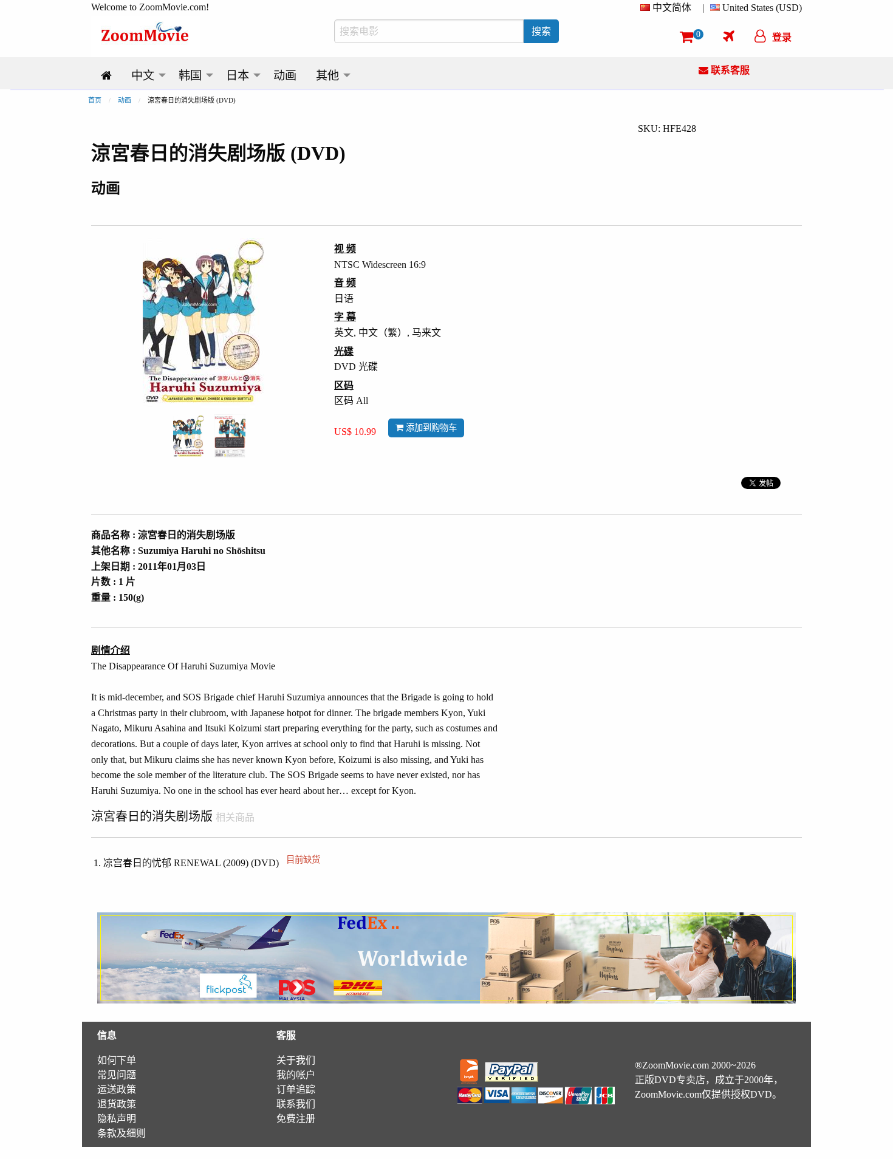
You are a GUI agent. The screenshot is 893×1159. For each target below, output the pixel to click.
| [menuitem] (703, 7)
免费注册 (295, 1118)
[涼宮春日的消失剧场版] (188, 435)
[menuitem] (668, 8)
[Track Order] (728, 36)
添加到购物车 (430, 427)
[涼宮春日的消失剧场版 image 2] (229, 436)
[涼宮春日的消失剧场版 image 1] (188, 436)
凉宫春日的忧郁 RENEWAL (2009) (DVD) (211, 863)
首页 (94, 100)
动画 (124, 100)
